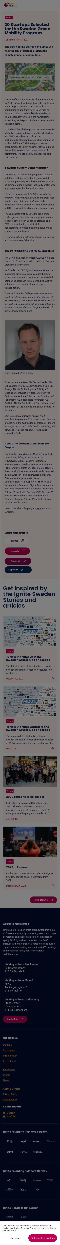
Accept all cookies (44, 1238)
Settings (15, 1238)
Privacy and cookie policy (41, 1228)
